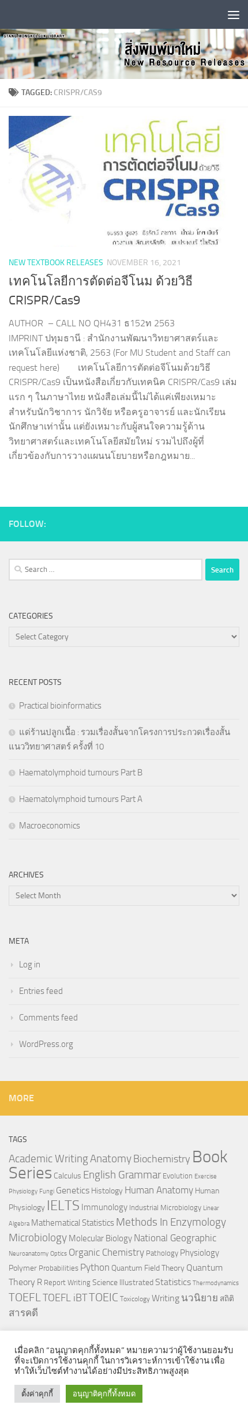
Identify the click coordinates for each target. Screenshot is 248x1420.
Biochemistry (161, 1159)
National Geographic (175, 1238)
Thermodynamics (216, 1283)
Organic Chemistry (106, 1252)
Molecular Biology (100, 1238)
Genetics (72, 1190)
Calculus (67, 1175)
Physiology (199, 1253)
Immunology (104, 1207)
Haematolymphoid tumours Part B (80, 772)
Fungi (46, 1191)
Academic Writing (48, 1158)
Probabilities (58, 1268)
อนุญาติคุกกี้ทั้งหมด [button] (104, 1393)
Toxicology (135, 1299)
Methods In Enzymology (171, 1222)
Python (95, 1267)
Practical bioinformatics (60, 705)
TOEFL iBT (65, 1297)
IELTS (63, 1205)
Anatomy (110, 1158)
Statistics (173, 1281)
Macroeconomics (49, 825)
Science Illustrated (122, 1282)
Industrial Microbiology (165, 1207)
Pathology (162, 1253)
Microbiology (38, 1237)
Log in (29, 964)
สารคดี (23, 1313)
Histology (107, 1191)
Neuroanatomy (28, 1253)
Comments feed (48, 1017)
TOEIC (103, 1297)
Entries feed (41, 991)
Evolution (178, 1176)
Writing (165, 1298)
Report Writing (67, 1282)
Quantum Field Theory (148, 1268)
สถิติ (227, 1298)
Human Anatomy (159, 1190)
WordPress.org (46, 1044)
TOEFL (25, 1297)
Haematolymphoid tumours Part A (80, 799)
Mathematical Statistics (72, 1223)
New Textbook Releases (56, 263)
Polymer (23, 1267)
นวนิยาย (199, 1298)
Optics (58, 1253)
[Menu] (233, 14)
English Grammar (122, 1175)
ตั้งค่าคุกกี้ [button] (37, 1393)
